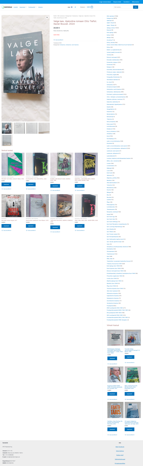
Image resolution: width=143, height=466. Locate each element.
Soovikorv (127, 2)
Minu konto (135, 2)
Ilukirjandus (75, 15)
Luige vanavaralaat (105, 2)
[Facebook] (71, 7)
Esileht (55, 15)
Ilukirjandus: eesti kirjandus (72, 44)
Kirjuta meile (117, 2)
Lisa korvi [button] (6, 184)
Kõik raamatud (61, 15)
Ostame (40, 7)
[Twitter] (75, 7)
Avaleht (16, 7)
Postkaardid (32, 7)
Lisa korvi (112, 358)
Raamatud (22, 7)
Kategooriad (68, 15)
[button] (47, 17)
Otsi (136, 7)
